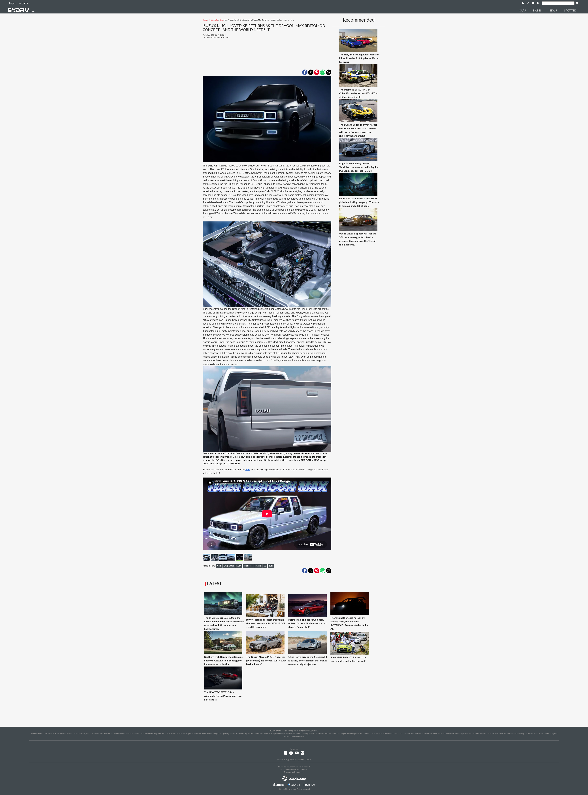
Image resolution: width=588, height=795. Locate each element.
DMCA (308, 760)
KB (265, 566)
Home (205, 20)
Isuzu (271, 566)
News (553, 10)
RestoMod (248, 566)
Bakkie (258, 566)
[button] (304, 72)
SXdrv (238, 566)
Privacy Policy (282, 760)
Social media (213, 20)
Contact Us (299, 760)
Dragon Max (229, 566)
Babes (537, 10)
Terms (291, 760)
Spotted (570, 10)
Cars (522, 10)
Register (23, 3)
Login (12, 3)
